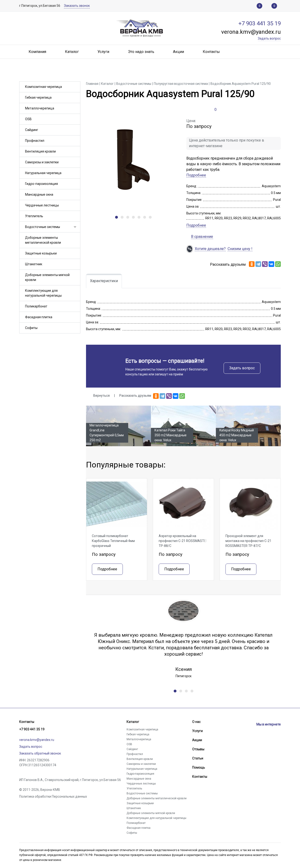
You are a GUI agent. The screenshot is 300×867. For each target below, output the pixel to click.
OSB (28, 119)
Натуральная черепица (43, 173)
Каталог (133, 722)
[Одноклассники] (252, 264)
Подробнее (196, 175)
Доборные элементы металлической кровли (43, 240)
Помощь (198, 767)
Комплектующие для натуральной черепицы (43, 293)
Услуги (197, 731)
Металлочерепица (39, 108)
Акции (197, 740)
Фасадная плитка (38, 317)
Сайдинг (31, 130)
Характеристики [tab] (104, 281)
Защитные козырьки (41, 253)
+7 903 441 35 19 (32, 729)
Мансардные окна (39, 194)
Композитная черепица (43, 87)
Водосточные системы (42, 227)
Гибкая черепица (38, 97)
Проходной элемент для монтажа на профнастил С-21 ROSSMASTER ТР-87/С (248, 541)
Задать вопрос (242, 368)
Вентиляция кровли (40, 151)
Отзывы (198, 749)
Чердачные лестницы (42, 205)
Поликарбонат (36, 306)
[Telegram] (258, 264)
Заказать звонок (77, 5)
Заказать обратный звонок (40, 753)
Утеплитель (34, 216)
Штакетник (33, 264)
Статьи (197, 758)
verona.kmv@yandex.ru (36, 740)
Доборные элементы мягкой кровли (47, 277)
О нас (196, 722)
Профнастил (34, 140)
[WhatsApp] (278, 264)
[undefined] (116, 217)
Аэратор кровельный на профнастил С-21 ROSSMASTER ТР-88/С (183, 541)
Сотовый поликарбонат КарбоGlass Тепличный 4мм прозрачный (113, 541)
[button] (74, 227)
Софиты (31, 328)
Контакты (26, 722)
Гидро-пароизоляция (41, 184)
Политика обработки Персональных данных (53, 796)
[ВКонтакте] (271, 264)
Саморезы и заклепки (42, 162)
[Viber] (265, 264)
